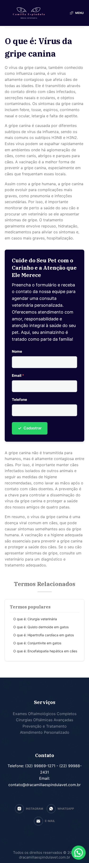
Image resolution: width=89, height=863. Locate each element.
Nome (17, 351)
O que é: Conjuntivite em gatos (37, 643)
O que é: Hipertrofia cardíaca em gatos (43, 635)
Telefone (19, 399)
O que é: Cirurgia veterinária (35, 619)
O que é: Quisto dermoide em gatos (41, 627)
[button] (78, 853)
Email (18, 375)
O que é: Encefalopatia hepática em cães (45, 651)
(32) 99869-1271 (39, 765)
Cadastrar (30, 428)
